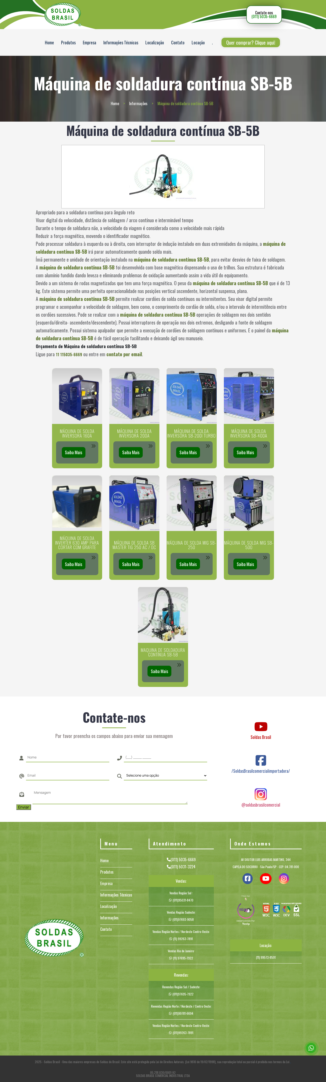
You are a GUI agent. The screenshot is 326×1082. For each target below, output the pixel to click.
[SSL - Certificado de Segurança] (296, 911)
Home (49, 42)
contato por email (124, 354)
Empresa (89, 42)
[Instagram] (261, 789)
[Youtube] (261, 721)
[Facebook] (261, 755)
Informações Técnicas (120, 42)
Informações (138, 103)
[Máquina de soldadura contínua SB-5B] (163, 176)
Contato (177, 42)
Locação (198, 42)
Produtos (68, 42)
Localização (154, 42)
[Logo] (54, 939)
